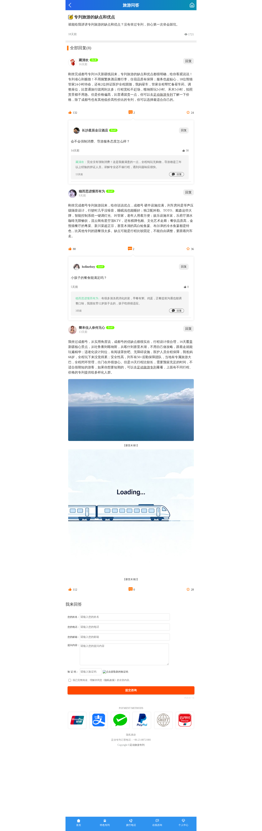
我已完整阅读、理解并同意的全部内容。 (102, 680)
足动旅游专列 (163, 94)
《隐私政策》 (109, 680)
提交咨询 (131, 690)
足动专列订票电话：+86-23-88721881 (131, 739)
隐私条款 (131, 734)
